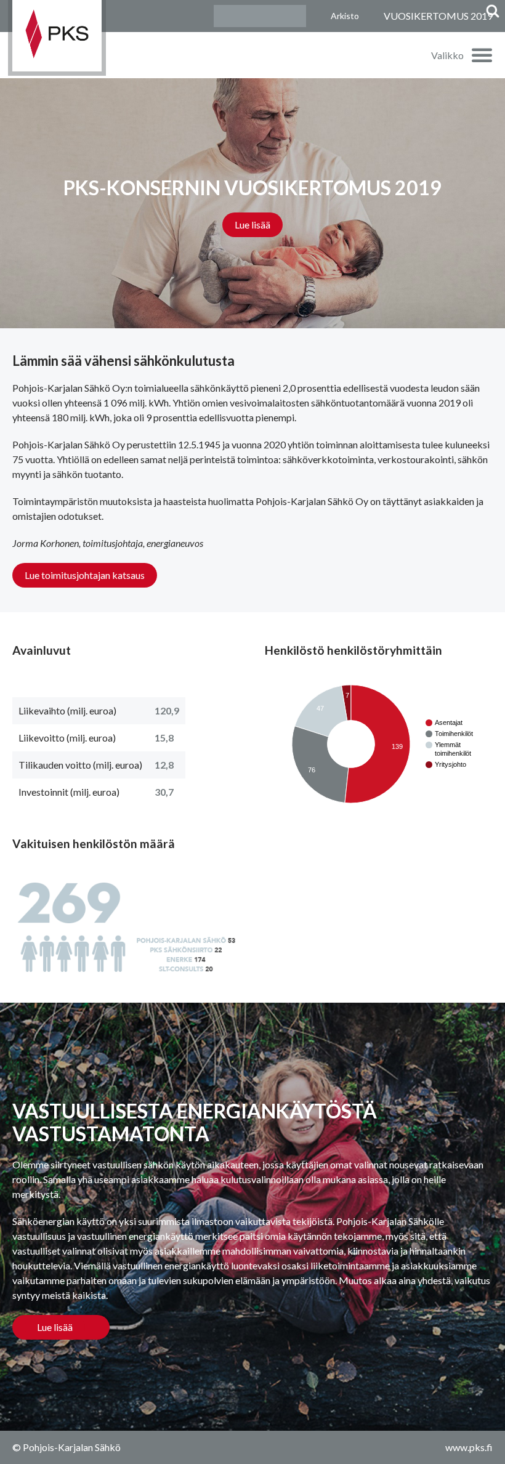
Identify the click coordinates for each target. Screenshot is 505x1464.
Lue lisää (252, 224)
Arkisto (345, 15)
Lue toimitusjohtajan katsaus (85, 575)
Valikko (447, 55)
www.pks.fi (469, 1447)
